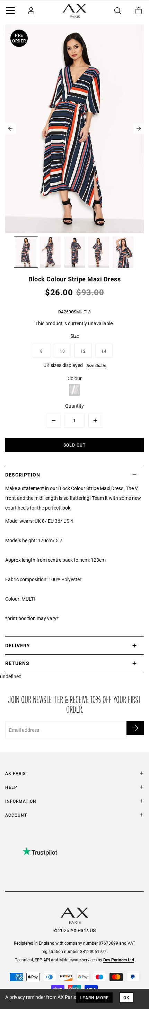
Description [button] (22, 474)
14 (104, 351)
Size (74, 336)
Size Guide (96, 365)
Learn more (94, 997)
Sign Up (135, 728)
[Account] (31, 10)
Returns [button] (17, 663)
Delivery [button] (17, 645)
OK (126, 997)
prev (10, 128)
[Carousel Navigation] (74, 128)
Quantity (74, 405)
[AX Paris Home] (74, 11)
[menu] (10, 12)
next (138, 128)
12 (83, 351)
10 (62, 351)
